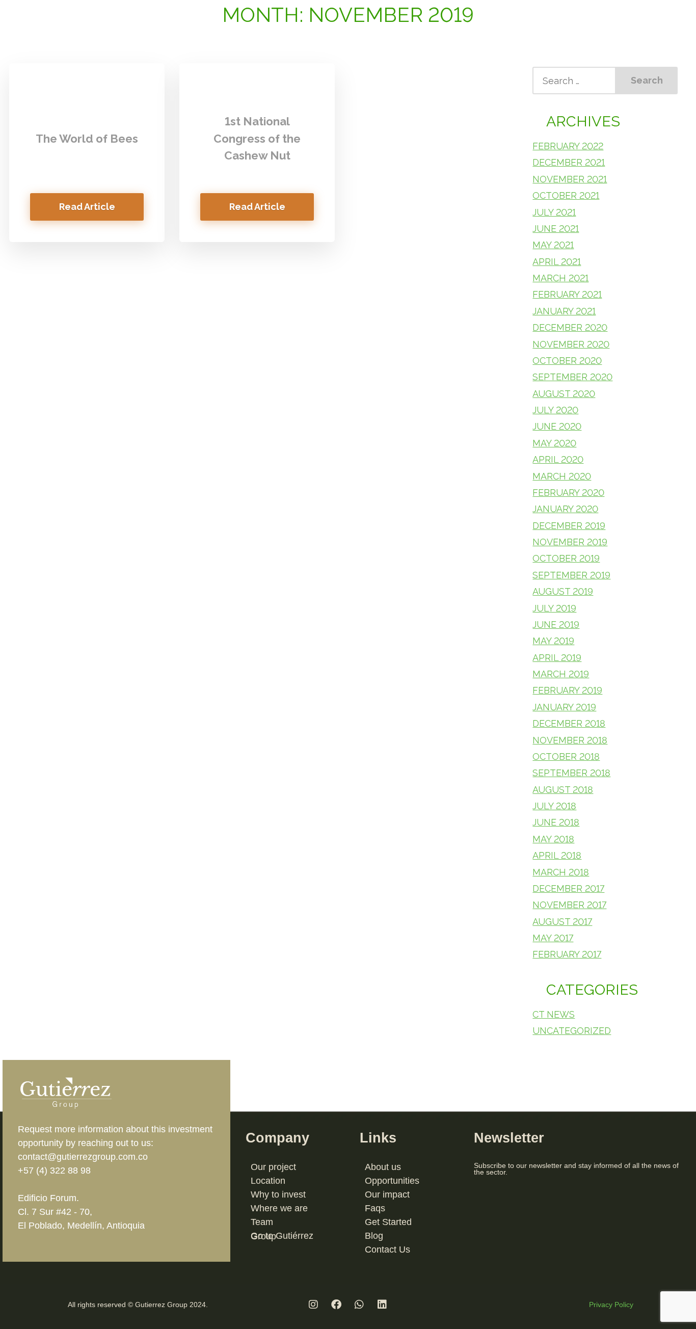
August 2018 (562, 789)
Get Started (388, 1222)
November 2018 (569, 740)
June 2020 (556, 426)
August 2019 (562, 591)
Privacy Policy (611, 1304)
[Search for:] (574, 80)
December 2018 (568, 723)
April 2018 (556, 855)
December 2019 (568, 525)
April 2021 (556, 261)
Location (268, 1181)
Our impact (387, 1194)
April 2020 (557, 459)
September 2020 (572, 376)
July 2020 (555, 410)
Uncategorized (571, 1030)
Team (262, 1222)
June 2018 (555, 822)
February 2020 (568, 492)
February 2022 (567, 146)
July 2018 (554, 806)
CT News (553, 1014)
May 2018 (553, 839)
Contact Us (387, 1249)
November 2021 (569, 179)
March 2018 (560, 872)
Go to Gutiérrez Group (282, 1236)
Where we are (279, 1208)
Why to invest (278, 1194)
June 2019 (555, 624)
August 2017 (562, 921)
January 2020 (565, 508)
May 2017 (552, 938)
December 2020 (569, 327)
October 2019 (566, 558)
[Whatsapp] (359, 1304)
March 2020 (561, 476)
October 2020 (567, 360)
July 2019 (554, 608)
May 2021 (553, 245)
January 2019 (564, 707)
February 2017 (566, 954)
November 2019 (569, 542)
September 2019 (571, 575)
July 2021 (554, 212)
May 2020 (554, 443)
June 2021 (555, 228)
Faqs (375, 1208)
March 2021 (560, 278)
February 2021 (567, 294)
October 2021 (565, 195)
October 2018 (566, 756)
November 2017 (569, 904)
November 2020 (570, 344)
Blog (374, 1236)
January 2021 (564, 311)
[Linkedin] (382, 1304)
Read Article (87, 206)
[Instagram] (313, 1304)
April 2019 (556, 657)
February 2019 (567, 690)
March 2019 (560, 674)
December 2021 (568, 162)
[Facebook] (336, 1304)
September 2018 (571, 772)
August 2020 (563, 393)
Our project (273, 1167)
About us (383, 1167)
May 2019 (553, 640)
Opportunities (392, 1181)
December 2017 (568, 888)
